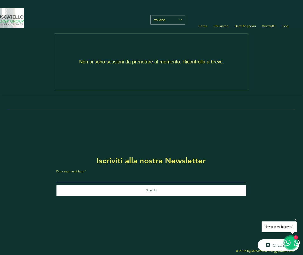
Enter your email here (70, 171)
